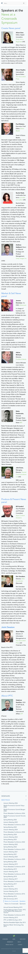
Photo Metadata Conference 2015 (14, 915)
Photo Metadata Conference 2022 (14, 842)
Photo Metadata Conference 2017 (14, 881)
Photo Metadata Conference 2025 (14, 825)
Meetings (5, 800)
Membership (10, 941)
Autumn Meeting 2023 (11, 837)
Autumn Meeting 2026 (11, 803)
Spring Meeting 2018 (10, 876)
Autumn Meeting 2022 (11, 844)
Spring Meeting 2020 (10, 862)
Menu (5, 3)
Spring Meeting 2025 (10, 827)
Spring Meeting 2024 (10, 834)
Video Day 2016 (9, 886)
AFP (21, 714)
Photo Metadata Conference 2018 (14, 874)
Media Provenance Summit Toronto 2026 (15, 816)
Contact (20, 944)
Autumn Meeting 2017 (11, 879)
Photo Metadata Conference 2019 (14, 866)
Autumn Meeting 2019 (11, 864)
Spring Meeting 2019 (10, 869)
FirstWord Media (21, 359)
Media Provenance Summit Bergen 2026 (14, 810)
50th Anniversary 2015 (11, 899)
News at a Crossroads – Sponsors (15, 904)
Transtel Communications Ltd (21, 474)
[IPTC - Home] (2, 3)
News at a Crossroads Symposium (9, 19)
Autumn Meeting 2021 (11, 852)
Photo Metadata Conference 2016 (14, 894)
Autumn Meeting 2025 (11, 822)
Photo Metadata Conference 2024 (14, 832)
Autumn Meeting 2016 (11, 889)
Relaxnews (23, 305)
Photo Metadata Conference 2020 (14, 859)
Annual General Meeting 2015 (13, 907)
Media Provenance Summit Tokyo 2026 (14, 806)
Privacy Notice (9, 944)
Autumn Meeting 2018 (11, 871)
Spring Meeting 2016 (10, 896)
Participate (23, 939)
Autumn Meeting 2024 (11, 829)
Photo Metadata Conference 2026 (14, 813)
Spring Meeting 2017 (10, 884)
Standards (5, 939)
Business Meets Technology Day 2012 (14, 925)
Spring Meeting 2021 (10, 854)
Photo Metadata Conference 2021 (14, 849)
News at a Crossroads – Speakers (15, 901)
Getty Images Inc (21, 258)
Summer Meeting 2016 (11, 891)
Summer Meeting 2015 (11, 917)
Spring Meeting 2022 (10, 847)
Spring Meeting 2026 (10, 820)
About (19, 941)
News (14, 939)
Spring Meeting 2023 (10, 839)
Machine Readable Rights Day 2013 (15, 922)
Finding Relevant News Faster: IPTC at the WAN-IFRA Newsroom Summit (15, 911)
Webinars (5, 796)
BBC (21, 422)
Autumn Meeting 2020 (11, 857)
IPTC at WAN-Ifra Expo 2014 (13, 920)
